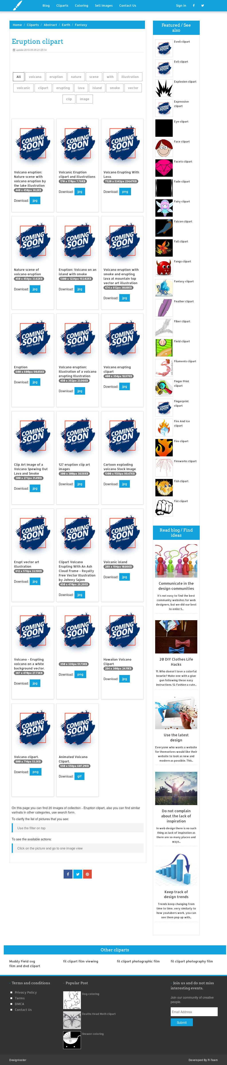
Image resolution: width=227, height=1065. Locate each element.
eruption (56, 77)
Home (17, 25)
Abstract (50, 25)
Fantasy (81, 25)
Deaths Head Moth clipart (99, 1014)
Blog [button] (46, 5)
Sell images (104, 5)
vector (133, 88)
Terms (20, 998)
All (18, 77)
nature (76, 77)
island (97, 88)
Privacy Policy (26, 992)
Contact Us (127, 5)
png (125, 191)
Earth (66, 25)
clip (69, 99)
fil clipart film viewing (80, 961)
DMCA (19, 1004)
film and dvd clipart (24, 966)
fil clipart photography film (192, 961)
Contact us (23, 1010)
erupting (63, 88)
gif (79, 776)
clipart (43, 88)
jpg (35, 200)
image (84, 99)
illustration (130, 77)
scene (94, 77)
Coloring (81, 5)
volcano (35, 77)
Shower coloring (93, 1033)
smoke (115, 88)
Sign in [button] (181, 5)
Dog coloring (90, 994)
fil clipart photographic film (138, 961)
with (110, 77)
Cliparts (62, 5)
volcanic (23, 88)
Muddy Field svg (22, 961)
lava (81, 88)
